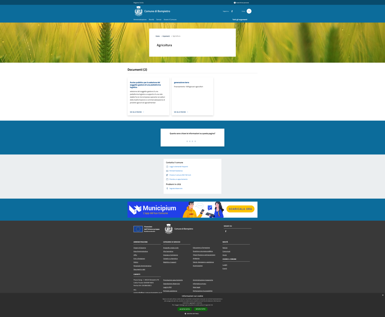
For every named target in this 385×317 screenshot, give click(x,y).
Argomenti (166, 36)
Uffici (135, 255)
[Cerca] (249, 11)
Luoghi (225, 265)
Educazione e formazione (201, 247)
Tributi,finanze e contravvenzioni (204, 255)
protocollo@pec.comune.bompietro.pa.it (148, 292)
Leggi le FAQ (167, 287)
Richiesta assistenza (170, 291)
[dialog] (192, 305)
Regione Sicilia (138, 2)
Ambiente (196, 258)
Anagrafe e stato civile (170, 248)
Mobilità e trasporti (169, 262)
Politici (136, 262)
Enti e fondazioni (139, 258)
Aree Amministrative (141, 251)
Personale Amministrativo (142, 266)
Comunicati (226, 251)
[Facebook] (231, 11)
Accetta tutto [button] (185, 309)
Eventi (225, 268)
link (212, 305)
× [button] (382, 295)
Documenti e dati (139, 269)
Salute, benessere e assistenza (203, 262)
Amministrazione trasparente (203, 280)
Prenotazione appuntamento (173, 280)
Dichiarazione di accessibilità (202, 291)
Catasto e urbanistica (170, 258)
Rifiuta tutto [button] (200, 309)
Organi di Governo (140, 248)
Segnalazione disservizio (171, 283)
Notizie (225, 248)
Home (158, 36)
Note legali (196, 287)
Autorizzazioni (198, 265)
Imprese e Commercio (170, 255)
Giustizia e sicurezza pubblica (203, 251)
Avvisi (225, 255)
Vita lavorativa (168, 251)
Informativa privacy (199, 283)
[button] (192, 314)
